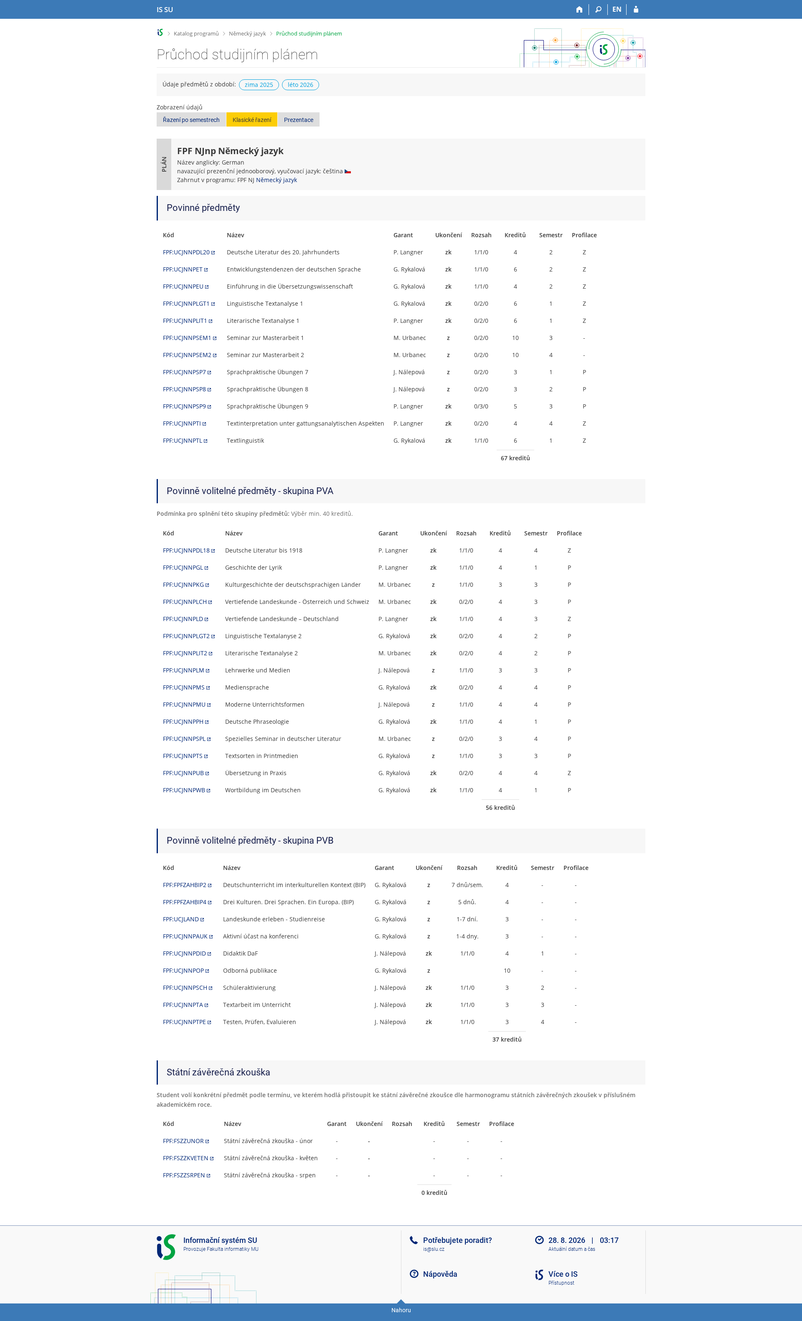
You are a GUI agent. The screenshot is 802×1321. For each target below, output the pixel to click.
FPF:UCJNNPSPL (184, 739)
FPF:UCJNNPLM (183, 670)
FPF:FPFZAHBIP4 (184, 902)
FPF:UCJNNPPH (183, 721)
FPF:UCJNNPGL (183, 567)
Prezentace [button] (298, 120)
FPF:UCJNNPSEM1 (187, 338)
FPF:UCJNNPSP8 (184, 389)
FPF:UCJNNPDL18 (186, 550)
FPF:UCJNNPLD (183, 619)
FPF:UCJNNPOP (183, 970)
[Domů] (579, 9)
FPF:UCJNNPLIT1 (185, 321)
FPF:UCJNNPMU (184, 704)
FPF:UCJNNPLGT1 (186, 303)
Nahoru (401, 1310)
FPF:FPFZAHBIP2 (184, 885)
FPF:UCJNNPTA (183, 1005)
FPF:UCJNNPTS (183, 756)
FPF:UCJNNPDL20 (186, 252)
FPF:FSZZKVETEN (185, 1158)
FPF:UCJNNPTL (182, 440)
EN (617, 9)
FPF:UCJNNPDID (184, 953)
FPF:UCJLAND (181, 919)
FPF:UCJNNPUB (183, 773)
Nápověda (440, 1274)
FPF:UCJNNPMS (184, 687)
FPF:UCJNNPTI (182, 423)
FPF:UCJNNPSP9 (184, 406)
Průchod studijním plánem (309, 33)
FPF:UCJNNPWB (184, 790)
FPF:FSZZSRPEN (184, 1175)
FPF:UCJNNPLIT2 (185, 653)
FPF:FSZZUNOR (183, 1141)
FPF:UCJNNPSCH (185, 987)
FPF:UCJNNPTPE (184, 1022)
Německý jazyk (247, 33)
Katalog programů (196, 33)
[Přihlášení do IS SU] (636, 9)
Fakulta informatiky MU (233, 1249)
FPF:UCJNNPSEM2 (187, 355)
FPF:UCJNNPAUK (185, 936)
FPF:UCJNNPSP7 (184, 372)
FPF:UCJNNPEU (183, 286)
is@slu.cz (433, 1249)
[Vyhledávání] (598, 9)
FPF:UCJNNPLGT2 (186, 636)
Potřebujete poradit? (457, 1240)
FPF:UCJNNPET (183, 269)
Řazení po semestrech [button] (191, 120)
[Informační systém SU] (160, 32)
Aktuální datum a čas (571, 1249)
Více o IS (563, 1274)
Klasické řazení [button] (252, 120)
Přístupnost (561, 1283)
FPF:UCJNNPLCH (185, 602)
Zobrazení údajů (180, 107)
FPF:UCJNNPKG (183, 584)
